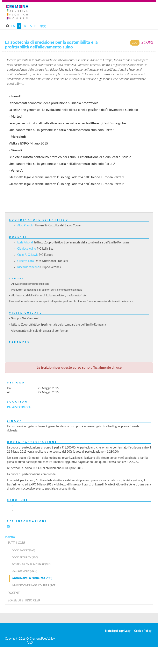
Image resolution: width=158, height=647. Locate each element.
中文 (43, 26)
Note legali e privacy (117, 631)
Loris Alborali (25, 242)
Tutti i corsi (17, 542)
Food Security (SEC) (25, 557)
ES (30, 26)
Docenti (14, 593)
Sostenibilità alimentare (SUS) (31, 564)
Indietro (10, 537)
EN (13, 26)
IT (19, 26)
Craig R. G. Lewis (27, 255)
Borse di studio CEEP (24, 600)
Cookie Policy (142, 631)
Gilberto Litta (25, 261)
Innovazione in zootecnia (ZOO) (32, 578)
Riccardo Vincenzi (28, 267)
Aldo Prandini (25, 225)
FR (24, 26)
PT (36, 26)
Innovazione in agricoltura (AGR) (34, 585)
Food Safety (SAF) (23, 550)
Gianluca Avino (26, 248)
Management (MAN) (24, 571)
